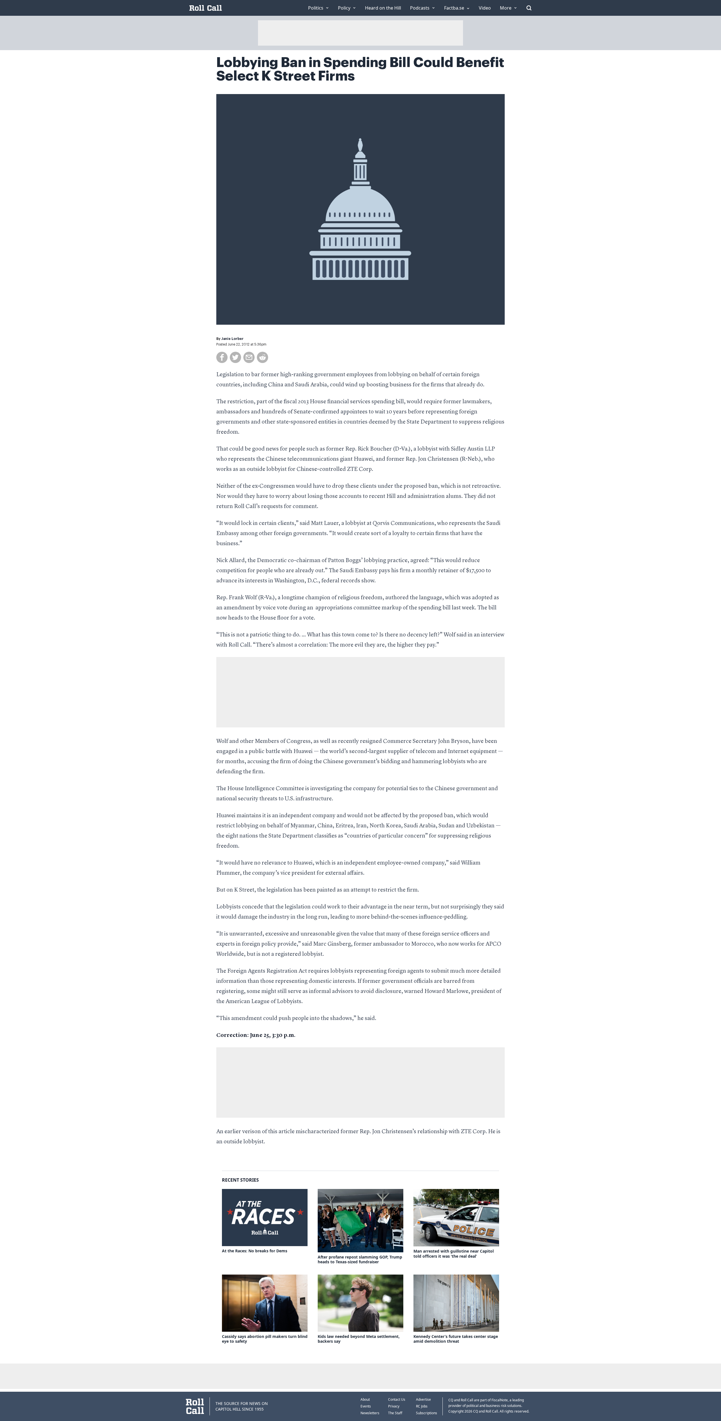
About (365, 1399)
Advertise (423, 1399)
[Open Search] (529, 8)
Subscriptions (426, 1413)
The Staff (395, 1413)
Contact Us (396, 1399)
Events (365, 1406)
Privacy (393, 1406)
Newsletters (369, 1413)
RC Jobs (422, 1406)
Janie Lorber (232, 338)
